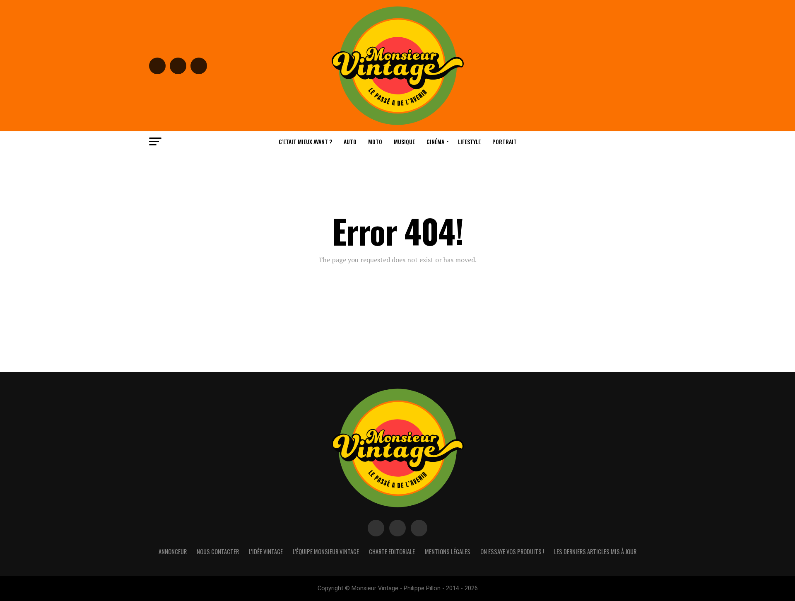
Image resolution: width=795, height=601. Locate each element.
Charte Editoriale (392, 551)
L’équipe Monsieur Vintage (326, 551)
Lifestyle (469, 141)
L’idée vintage (266, 551)
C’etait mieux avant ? (305, 141)
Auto (350, 141)
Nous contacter (218, 551)
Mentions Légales (447, 551)
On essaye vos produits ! (512, 551)
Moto (375, 141)
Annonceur (173, 551)
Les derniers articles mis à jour (595, 551)
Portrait (504, 141)
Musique (404, 141)
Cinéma (435, 141)
